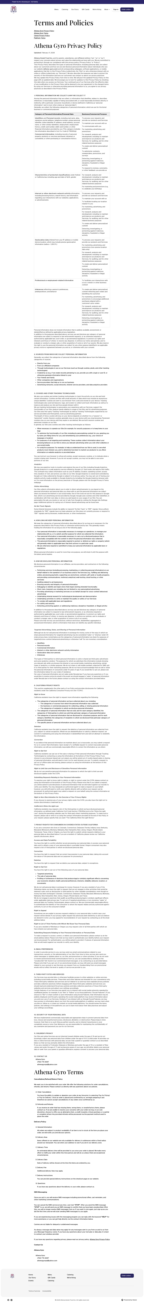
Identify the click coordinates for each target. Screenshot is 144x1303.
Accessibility (46, 1291)
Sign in (115, 9)
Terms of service (34, 1291)
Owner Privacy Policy (42, 36)
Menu (56, 9)
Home (31, 1275)
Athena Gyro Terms (41, 33)
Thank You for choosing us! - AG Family (25, 2)
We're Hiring (97, 9)
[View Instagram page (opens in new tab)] (11, 1300)
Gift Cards (85, 9)
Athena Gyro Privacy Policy (44, 31)
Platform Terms (39, 38)
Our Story (75, 9)
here (97, 502)
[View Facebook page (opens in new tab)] (8, 1300)
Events (31, 1281)
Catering (65, 9)
